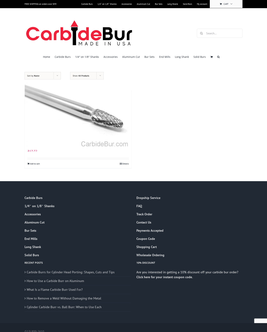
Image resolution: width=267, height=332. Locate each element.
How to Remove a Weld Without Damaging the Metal (64, 298)
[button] (218, 57)
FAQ (139, 206)
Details (125, 163)
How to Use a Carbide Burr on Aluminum (55, 281)
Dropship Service (148, 198)
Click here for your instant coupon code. (164, 277)
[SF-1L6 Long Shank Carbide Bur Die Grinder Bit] (78, 109)
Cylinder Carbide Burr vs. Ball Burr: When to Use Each (64, 307)
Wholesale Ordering (150, 255)
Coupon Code (145, 239)
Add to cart (35, 163)
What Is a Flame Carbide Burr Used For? (55, 289)
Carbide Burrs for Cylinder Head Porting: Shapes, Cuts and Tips (71, 272)
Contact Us (143, 222)
